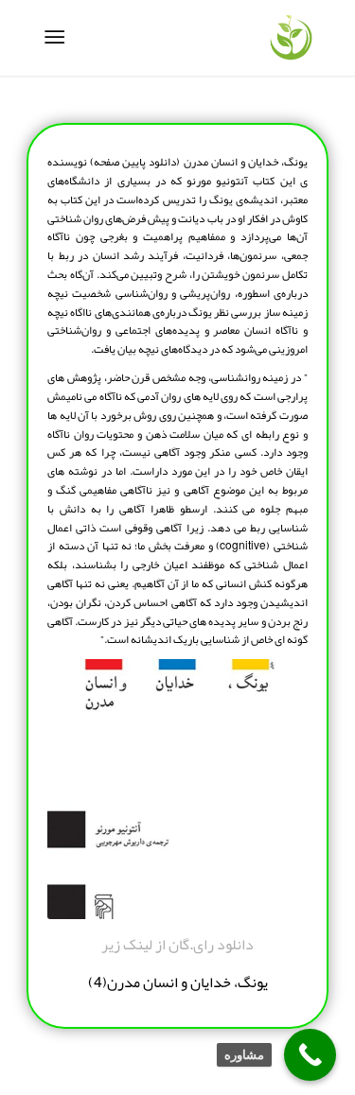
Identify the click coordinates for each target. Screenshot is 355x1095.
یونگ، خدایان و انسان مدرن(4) (178, 982)
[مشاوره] (310, 1055)
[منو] (58, 38)
